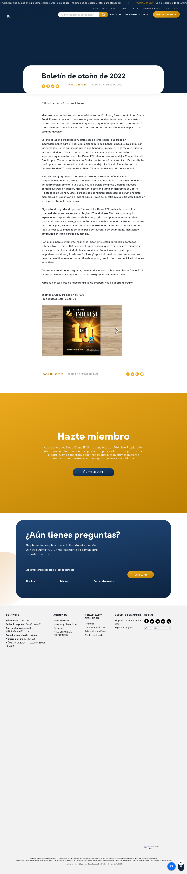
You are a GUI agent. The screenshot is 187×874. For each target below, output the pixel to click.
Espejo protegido (124, 627)
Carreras (58, 627)
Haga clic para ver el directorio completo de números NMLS (152, 860)
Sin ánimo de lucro (137, 14)
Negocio (115, 14)
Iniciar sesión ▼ (166, 14)
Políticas (89, 623)
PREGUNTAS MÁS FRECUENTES (62, 633)
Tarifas (94, 8)
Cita (167, 8)
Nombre (31, 581)
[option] (181, 862)
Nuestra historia (61, 620)
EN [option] (181, 862)
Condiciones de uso (95, 627)
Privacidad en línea (95, 631)
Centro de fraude (94, 634)
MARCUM (119, 864)
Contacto (124, 8)
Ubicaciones (108, 8)
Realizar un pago (151, 8)
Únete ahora (93, 472)
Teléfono (64, 581)
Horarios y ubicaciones (65, 624)
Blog (136, 8)
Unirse (176, 8)
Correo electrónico (105, 581)
